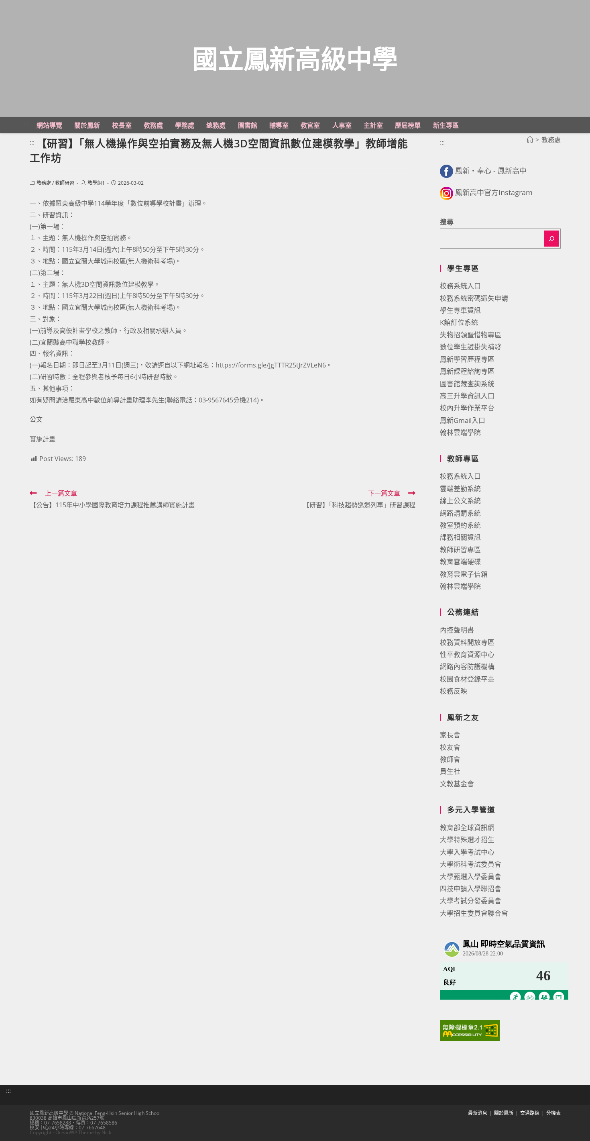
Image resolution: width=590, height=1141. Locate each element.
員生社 (450, 771)
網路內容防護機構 (467, 666)
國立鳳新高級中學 (295, 58)
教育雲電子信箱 (464, 574)
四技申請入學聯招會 (470, 888)
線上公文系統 (460, 500)
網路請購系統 (460, 513)
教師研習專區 (460, 549)
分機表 (553, 1113)
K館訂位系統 (459, 322)
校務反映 (453, 691)
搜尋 (447, 222)
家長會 (450, 734)
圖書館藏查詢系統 (467, 383)
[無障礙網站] (470, 1029)
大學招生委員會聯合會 (474, 913)
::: (26, 122)
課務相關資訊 (460, 537)
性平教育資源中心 (467, 654)
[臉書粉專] (446, 171)
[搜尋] (551, 239)
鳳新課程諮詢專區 (467, 371)
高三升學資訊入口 (467, 395)
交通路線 (529, 1113)
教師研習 (64, 183)
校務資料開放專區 (467, 642)
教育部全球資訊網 (467, 827)
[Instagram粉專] (446, 192)
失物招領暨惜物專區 (470, 334)
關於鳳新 (503, 1113)
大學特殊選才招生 (467, 839)
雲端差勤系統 (460, 488)
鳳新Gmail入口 (462, 420)
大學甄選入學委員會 (470, 876)
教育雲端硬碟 (460, 561)
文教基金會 (457, 783)
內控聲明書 (457, 630)
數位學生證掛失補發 (470, 346)
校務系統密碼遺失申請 (474, 298)
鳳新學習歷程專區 (467, 359)
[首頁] (530, 139)
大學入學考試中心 (467, 852)
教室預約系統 (460, 525)
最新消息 (477, 1113)
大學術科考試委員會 (470, 864)
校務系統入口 (460, 285)
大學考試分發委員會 (470, 900)
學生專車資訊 (460, 310)
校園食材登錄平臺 (467, 679)
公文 (36, 419)
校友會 (450, 747)
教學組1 (96, 183)
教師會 (450, 759)
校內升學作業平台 (467, 407)
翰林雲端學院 (460, 432)
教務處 (44, 183)
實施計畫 (42, 439)
